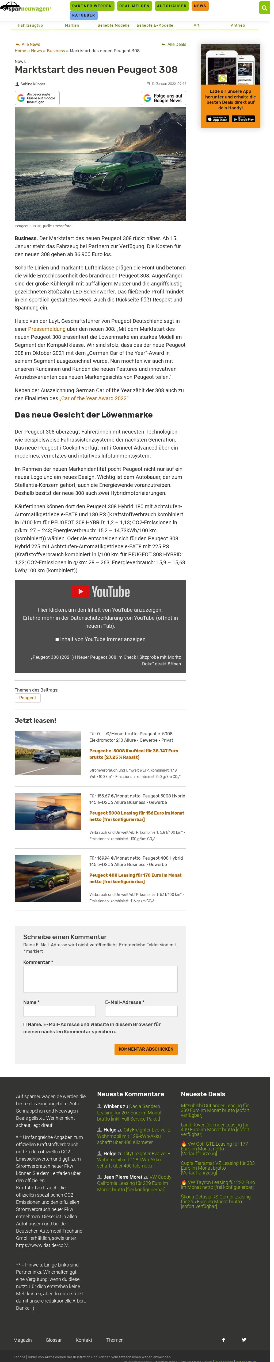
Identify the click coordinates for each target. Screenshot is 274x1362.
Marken (72, 25)
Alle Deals (176, 44)
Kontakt (84, 1340)
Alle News (30, 44)
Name (31, 1002)
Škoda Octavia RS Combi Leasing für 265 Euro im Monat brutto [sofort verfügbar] (216, 1201)
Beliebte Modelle (114, 25)
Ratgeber (83, 15)
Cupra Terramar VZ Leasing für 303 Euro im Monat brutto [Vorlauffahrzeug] (218, 1168)
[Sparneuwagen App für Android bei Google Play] (243, 118)
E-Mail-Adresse (124, 1002)
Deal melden (134, 6)
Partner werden (92, 6)
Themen (115, 1340)
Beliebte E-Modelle (155, 25)
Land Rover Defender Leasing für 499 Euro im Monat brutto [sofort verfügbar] (215, 1129)
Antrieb (238, 25)
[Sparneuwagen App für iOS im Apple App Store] (217, 118)
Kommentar (38, 962)
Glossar (54, 1340)
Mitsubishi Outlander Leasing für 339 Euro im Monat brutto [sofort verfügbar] (215, 1110)
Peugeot (27, 697)
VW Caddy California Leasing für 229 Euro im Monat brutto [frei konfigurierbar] (134, 1183)
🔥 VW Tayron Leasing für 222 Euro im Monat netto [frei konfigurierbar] (218, 1185)
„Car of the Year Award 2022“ (93, 398)
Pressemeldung (47, 329)
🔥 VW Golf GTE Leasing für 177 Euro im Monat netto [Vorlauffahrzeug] (214, 1148)
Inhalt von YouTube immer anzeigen (103, 639)
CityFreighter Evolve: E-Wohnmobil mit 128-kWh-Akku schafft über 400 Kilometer (134, 1136)
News (200, 6)
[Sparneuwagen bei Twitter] (244, 1340)
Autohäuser (172, 6)
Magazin (22, 1340)
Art (197, 25)
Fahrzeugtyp (30, 25)
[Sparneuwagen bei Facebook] (223, 1340)
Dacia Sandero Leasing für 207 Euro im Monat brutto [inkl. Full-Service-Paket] (129, 1112)
